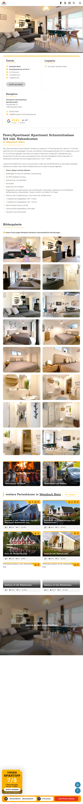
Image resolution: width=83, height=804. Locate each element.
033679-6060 (14, 111)
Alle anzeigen (70, 494)
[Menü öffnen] (80, 3)
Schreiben (22, 122)
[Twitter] (65, 3)
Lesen (14, 122)
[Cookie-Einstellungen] (78, 785)
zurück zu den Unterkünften (41, 625)
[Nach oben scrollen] (78, 791)
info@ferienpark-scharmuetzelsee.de (22, 114)
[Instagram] (69, 3)
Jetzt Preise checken (66, 799)
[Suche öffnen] (74, 3)
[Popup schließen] (21, 770)
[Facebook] (61, 3)
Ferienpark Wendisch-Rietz (57, 66)
